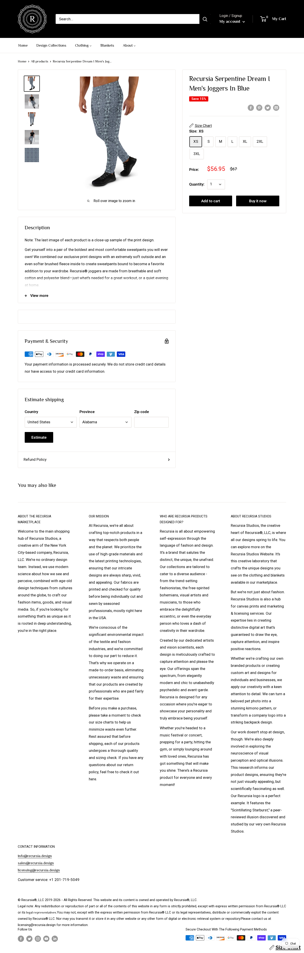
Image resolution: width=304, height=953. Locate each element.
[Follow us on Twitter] (29, 938)
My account (230, 21)
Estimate (39, 437)
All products (39, 61)
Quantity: (197, 184)
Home (22, 61)
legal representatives (41, 912)
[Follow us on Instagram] (38, 938)
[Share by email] (276, 107)
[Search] (205, 19)
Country (31, 411)
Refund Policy (35, 459)
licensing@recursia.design (39, 870)
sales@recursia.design (36, 863)
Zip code (141, 411)
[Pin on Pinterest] (259, 107)
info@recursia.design (35, 856)
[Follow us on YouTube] (46, 938)
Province (87, 411)
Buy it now (258, 201)
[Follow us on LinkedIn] (55, 938)
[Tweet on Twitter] (268, 107)
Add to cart (210, 201)
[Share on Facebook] (251, 107)
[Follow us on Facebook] (21, 938)
